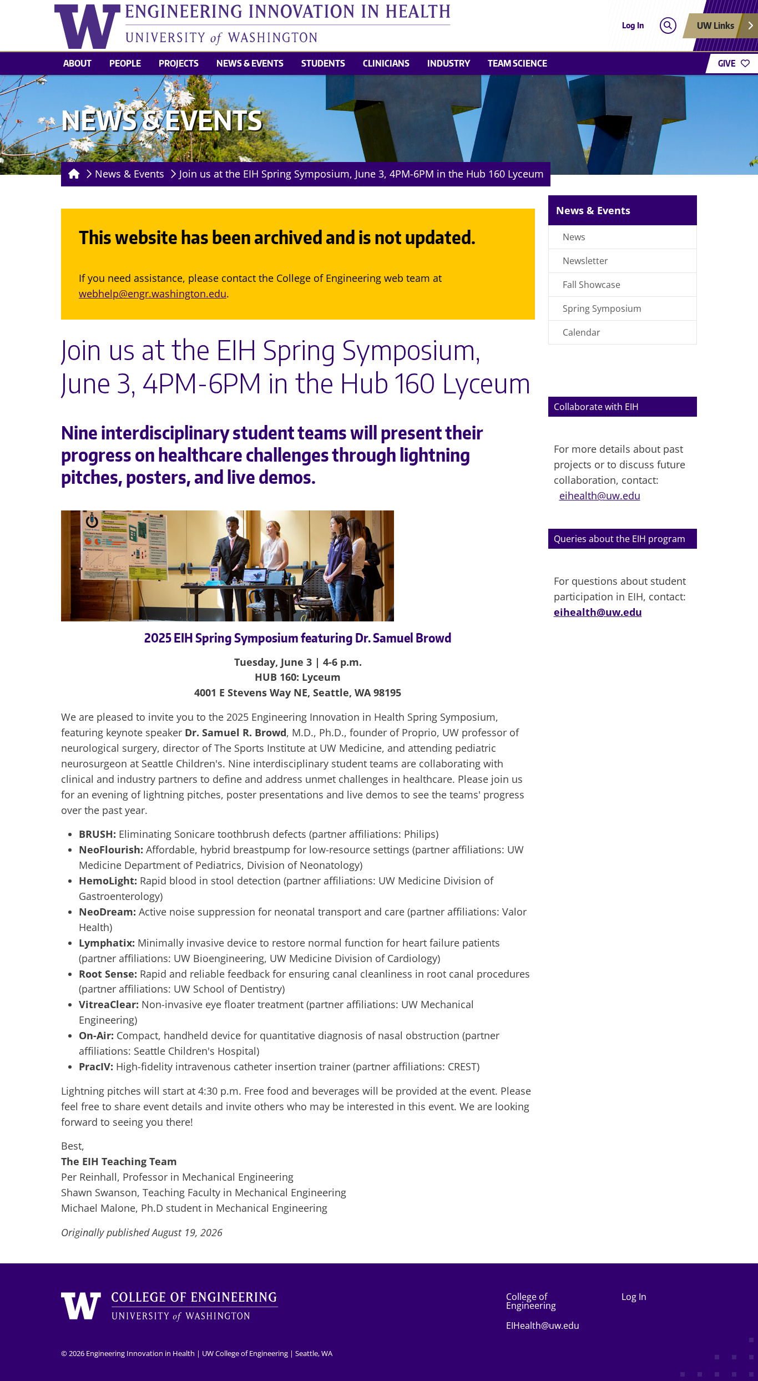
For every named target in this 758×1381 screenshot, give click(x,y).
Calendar (581, 332)
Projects (179, 63)
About (77, 63)
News (574, 237)
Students (323, 63)
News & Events (250, 63)
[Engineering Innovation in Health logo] (298, 26)
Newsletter (585, 261)
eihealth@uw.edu (599, 495)
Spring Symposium (602, 308)
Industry (448, 63)
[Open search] (667, 25)
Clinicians (386, 63)
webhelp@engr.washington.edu (152, 293)
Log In (633, 25)
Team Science (517, 63)
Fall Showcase (591, 285)
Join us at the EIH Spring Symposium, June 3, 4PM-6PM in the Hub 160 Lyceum (361, 173)
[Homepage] (72, 174)
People (125, 63)
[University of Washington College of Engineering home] (170, 1311)
